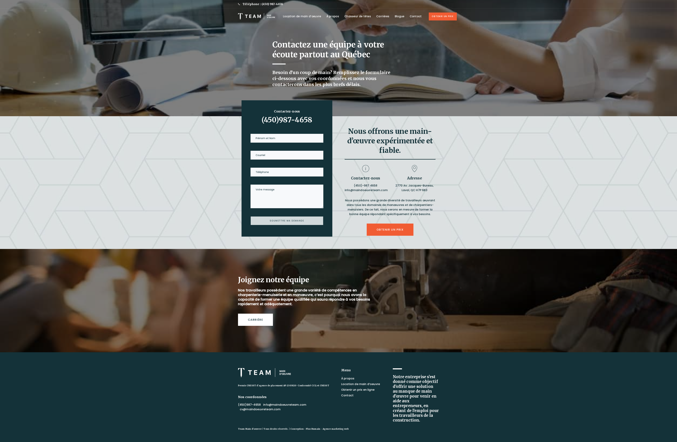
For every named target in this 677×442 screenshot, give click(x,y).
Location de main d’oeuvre (360, 384)
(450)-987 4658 (365, 186)
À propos (347, 378)
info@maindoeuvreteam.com (366, 190)
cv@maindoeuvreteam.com (260, 409)
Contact (347, 395)
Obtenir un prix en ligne (357, 390)
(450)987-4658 (287, 119)
